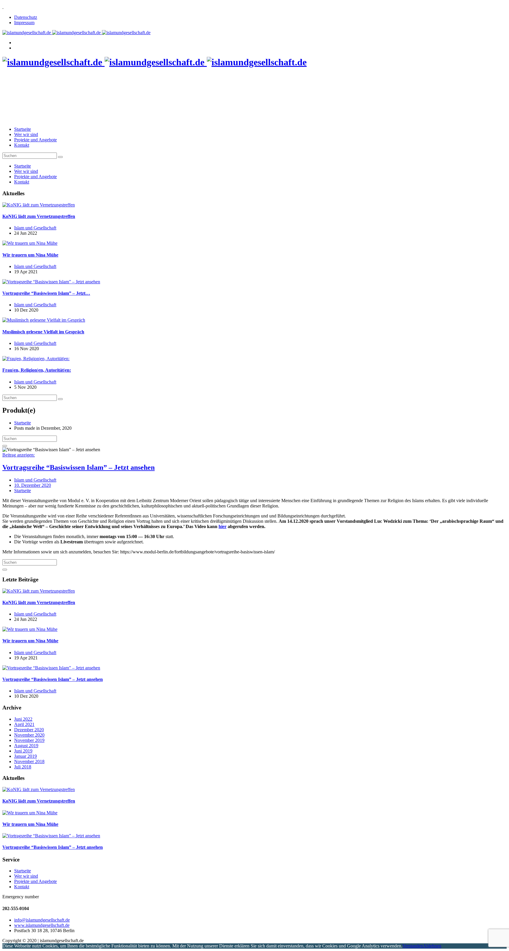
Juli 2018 (22, 766)
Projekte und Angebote (35, 139)
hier (223, 526)
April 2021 (24, 724)
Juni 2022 (23, 719)
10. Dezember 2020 (32, 485)
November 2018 (29, 761)
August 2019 (26, 745)
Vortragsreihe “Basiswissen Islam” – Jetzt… (46, 293)
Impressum (24, 22)
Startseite (22, 129)
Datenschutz (25, 17)
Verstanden (412, 945)
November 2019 (29, 740)
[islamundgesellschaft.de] (76, 32)
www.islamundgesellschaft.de (42, 925)
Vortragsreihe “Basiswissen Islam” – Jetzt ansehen (78, 467)
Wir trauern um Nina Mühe (30, 254)
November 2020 (29, 734)
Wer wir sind (26, 134)
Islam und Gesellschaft (35, 227)
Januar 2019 (25, 756)
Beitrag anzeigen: (18, 454)
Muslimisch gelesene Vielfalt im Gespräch (43, 331)
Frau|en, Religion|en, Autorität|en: (36, 370)
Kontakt (21, 145)
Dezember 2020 (29, 729)
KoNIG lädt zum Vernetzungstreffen (38, 216)
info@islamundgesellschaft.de (42, 919)
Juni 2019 (23, 750)
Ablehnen (432, 945)
